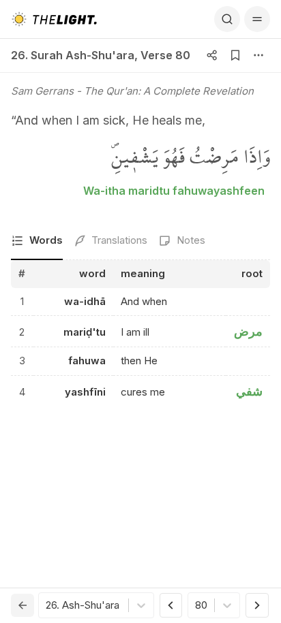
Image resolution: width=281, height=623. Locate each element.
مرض (248, 331)
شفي (249, 391)
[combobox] (47, 605)
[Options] (258, 55)
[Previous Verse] (171, 605)
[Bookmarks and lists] (235, 55)
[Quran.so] (54, 19)
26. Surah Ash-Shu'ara (72, 55)
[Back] (22, 605)
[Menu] (257, 19)
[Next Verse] (257, 605)
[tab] (37, 241)
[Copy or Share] (212, 55)
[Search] (227, 19)
